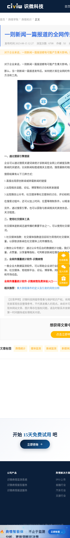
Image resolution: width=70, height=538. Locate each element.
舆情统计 (20, 348)
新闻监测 (51, 348)
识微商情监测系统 (17, 479)
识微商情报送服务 (17, 490)
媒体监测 (36, 348)
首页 (2, 19)
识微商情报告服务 (17, 485)
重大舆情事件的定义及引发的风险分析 (38, 288)
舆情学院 (13, 19)
